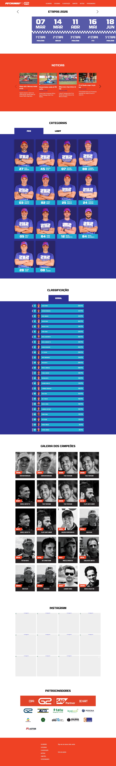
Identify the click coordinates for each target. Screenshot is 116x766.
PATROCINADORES (91, 3)
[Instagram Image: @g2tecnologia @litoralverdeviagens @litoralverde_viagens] (47, 644)
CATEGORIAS (57, 3)
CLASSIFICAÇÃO (66, 3)
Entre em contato (62, 752)
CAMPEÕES (75, 3)
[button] (18, 11)
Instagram (58, 608)
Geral (58, 298)
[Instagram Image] (25, 666)
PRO (29, 131)
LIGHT (58, 131)
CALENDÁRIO (49, 3)
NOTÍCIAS (82, 3)
